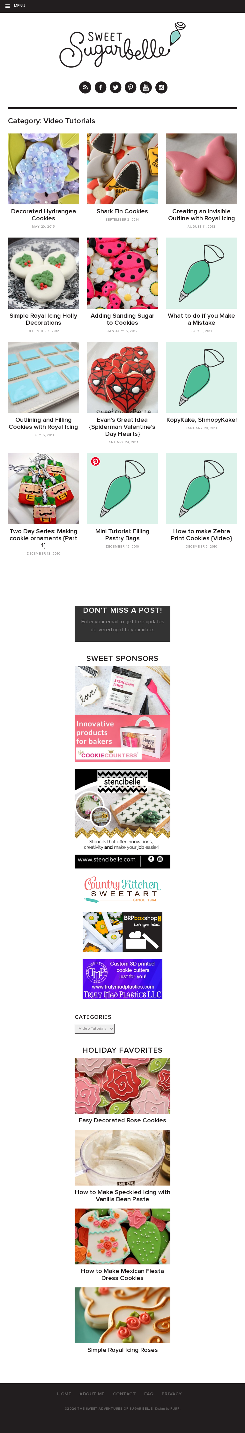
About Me (92, 1394)
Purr (174, 1408)
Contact (124, 1394)
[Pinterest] (130, 88)
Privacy (172, 1394)
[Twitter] (115, 88)
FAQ (148, 1394)
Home (64, 1394)
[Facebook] (100, 88)
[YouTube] (146, 88)
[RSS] (85, 88)
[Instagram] (161, 88)
